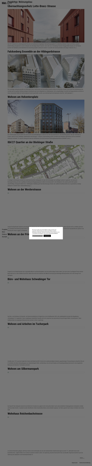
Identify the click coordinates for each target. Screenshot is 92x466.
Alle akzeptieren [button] (47, 235)
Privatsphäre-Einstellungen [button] (37, 235)
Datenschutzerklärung (53, 233)
